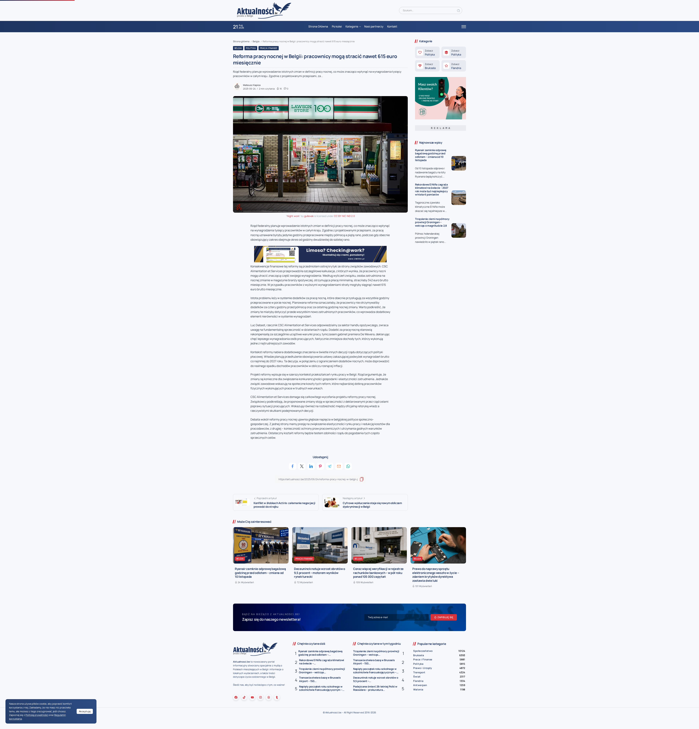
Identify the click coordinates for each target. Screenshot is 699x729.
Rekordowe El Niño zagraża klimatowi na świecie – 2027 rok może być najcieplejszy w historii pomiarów (431, 189)
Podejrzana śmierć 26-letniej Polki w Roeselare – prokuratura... (375, 688)
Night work (293, 216)
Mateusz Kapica (251, 85)
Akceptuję (85, 711)
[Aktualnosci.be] (264, 10)
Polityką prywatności (36, 715)
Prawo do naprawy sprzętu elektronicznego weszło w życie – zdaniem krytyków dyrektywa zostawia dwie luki (435, 574)
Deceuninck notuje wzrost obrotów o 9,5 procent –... (375, 679)
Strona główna (241, 41)
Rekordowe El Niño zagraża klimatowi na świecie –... (321, 661)
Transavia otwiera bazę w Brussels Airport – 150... (320, 679)
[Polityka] (427, 52)
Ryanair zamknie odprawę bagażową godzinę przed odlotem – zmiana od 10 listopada (430, 155)
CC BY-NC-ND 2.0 (344, 216)
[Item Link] (458, 163)
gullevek (309, 216)
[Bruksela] (427, 66)
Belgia (256, 41)
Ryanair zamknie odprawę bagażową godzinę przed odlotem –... (320, 652)
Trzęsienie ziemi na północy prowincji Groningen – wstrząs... (322, 670)
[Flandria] (453, 66)
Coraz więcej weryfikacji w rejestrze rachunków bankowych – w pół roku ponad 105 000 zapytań (378, 573)
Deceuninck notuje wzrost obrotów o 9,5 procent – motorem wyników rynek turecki (319, 573)
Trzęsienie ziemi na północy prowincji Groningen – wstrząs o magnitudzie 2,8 (432, 222)
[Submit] (458, 10)
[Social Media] (236, 697)
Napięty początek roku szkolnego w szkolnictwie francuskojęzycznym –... (321, 688)
